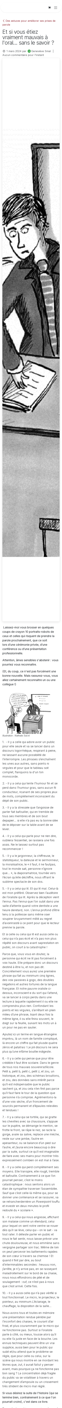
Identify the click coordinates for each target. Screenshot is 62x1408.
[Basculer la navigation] (55, 7)
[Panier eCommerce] (49, 7)
